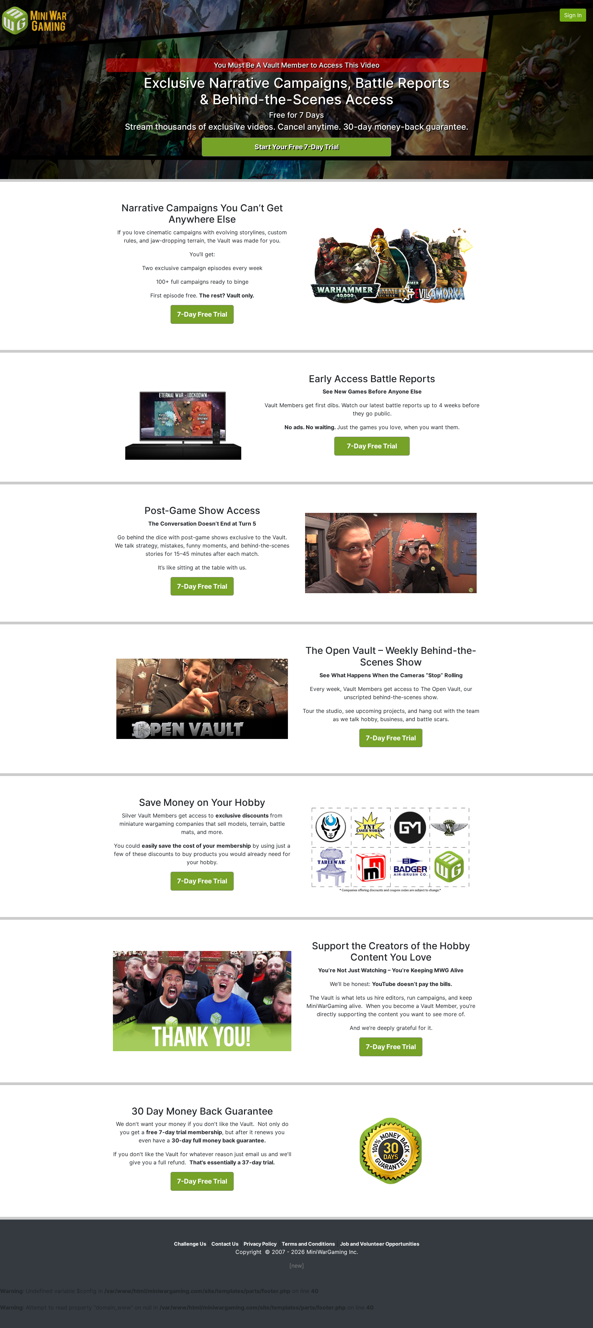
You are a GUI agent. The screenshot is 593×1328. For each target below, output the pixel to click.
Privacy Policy (260, 1244)
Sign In (573, 15)
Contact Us (225, 1244)
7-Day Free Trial (202, 314)
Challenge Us (190, 1244)
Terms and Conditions (308, 1244)
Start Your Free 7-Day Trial (297, 147)
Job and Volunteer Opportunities (379, 1244)
